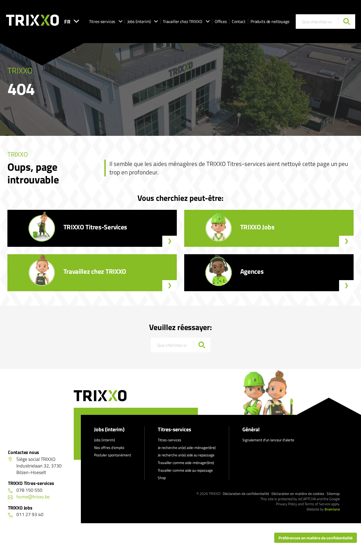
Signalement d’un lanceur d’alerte (268, 440)
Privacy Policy (286, 504)
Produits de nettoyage (270, 21)
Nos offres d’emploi (109, 447)
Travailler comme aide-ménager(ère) (186, 462)
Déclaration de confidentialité (246, 493)
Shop (162, 477)
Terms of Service (317, 504)
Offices (221, 21)
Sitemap (333, 493)
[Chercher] (346, 21)
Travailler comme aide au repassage (185, 470)
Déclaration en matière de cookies (297, 493)
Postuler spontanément (112, 455)
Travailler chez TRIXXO (182, 21)
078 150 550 (29, 490)
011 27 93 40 (29, 514)
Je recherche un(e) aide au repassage (186, 455)
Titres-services (102, 21)
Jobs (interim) (139, 21)
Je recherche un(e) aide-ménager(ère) (187, 447)
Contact (239, 21)
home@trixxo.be (33, 496)
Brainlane (332, 509)
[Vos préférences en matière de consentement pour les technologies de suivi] (315, 538)
